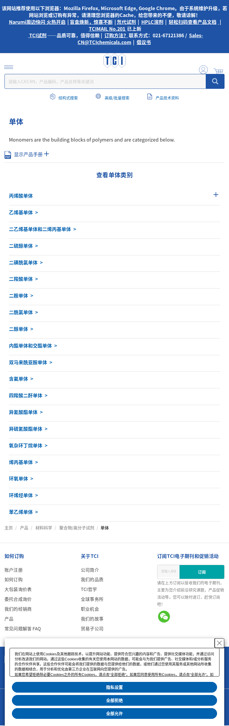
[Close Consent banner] (219, 643)
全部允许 (114, 713)
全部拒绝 (114, 700)
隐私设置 (114, 687)
